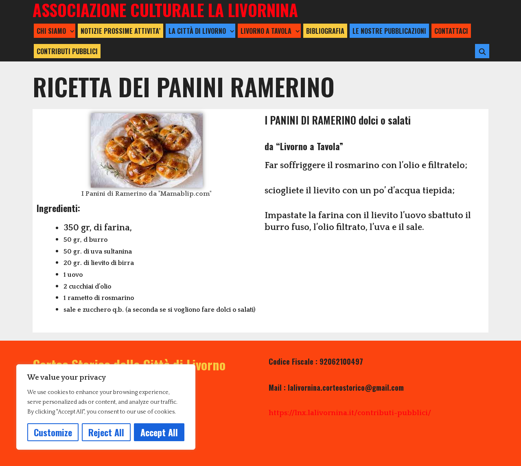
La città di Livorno (197, 31)
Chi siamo (51, 31)
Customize (53, 432)
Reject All (106, 432)
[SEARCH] (482, 51)
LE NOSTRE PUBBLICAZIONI (389, 31)
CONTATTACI (451, 31)
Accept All (159, 432)
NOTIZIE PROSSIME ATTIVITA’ (120, 31)
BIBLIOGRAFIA (325, 31)
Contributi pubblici (67, 51)
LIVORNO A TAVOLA (266, 31)
